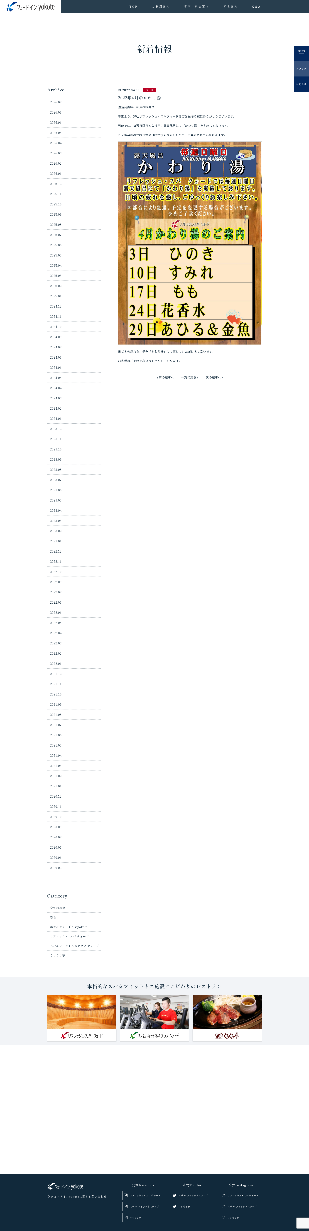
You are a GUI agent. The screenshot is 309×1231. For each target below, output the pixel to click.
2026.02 (56, 163)
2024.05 (56, 377)
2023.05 (56, 500)
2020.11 (56, 806)
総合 (53, 917)
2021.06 (56, 735)
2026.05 (56, 132)
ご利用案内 (161, 6)
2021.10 (56, 694)
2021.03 (56, 765)
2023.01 (56, 541)
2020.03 (56, 867)
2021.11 (56, 684)
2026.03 (56, 153)
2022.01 (56, 663)
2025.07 (56, 234)
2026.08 (56, 102)
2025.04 (56, 265)
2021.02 (56, 775)
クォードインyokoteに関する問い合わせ (79, 1196)
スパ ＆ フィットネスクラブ (144, 1206)
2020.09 (56, 826)
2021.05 (56, 745)
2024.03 (56, 398)
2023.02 (56, 530)
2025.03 (56, 275)
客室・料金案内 (196, 6)
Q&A (256, 6)
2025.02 (56, 285)
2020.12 (56, 796)
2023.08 (56, 469)
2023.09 (56, 459)
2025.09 (56, 214)
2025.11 (56, 193)
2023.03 (56, 520)
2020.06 (56, 857)
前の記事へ (166, 377)
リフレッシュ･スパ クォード (69, 936)
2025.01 (56, 296)
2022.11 (56, 561)
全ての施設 (57, 908)
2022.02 (56, 653)
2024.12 (56, 306)
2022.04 (56, 632)
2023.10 (56, 449)
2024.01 (56, 418)
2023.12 (56, 428)
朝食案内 (231, 6)
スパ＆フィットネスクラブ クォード (75, 946)
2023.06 (56, 490)
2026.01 (56, 173)
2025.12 (56, 183)
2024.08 (56, 347)
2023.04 (56, 510)
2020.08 (56, 837)
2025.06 (56, 245)
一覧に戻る (188, 377)
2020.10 (56, 816)
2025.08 (56, 224)
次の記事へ (213, 377)
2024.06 (56, 367)
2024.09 (56, 336)
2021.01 (56, 786)
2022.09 (56, 581)
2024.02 (56, 408)
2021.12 (56, 673)
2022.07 (56, 602)
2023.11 (56, 438)
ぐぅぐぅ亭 (57, 955)
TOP (133, 6)
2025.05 (56, 255)
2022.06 (56, 612)
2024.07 (56, 357)
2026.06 (56, 122)
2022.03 (56, 643)
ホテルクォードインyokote (69, 927)
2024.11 (56, 316)
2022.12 (56, 551)
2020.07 (56, 847)
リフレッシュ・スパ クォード (145, 1195)
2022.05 (56, 622)
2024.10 (56, 326)
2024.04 (56, 387)
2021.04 (56, 755)
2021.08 (56, 714)
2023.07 (56, 479)
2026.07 (56, 112)
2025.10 (56, 204)
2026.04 (56, 142)
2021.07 (56, 724)
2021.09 (56, 704)
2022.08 (56, 592)
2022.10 (56, 571)
